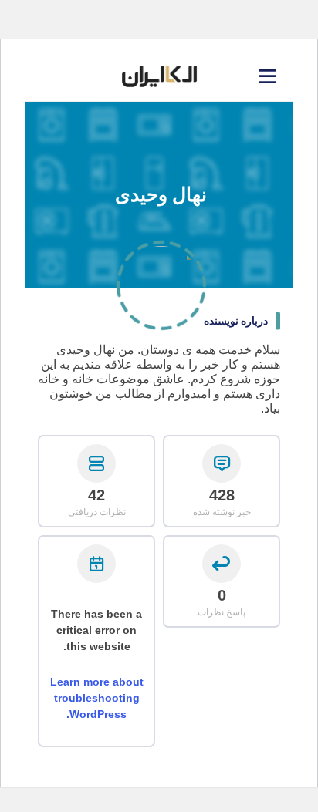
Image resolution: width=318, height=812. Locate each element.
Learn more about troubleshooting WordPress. (97, 698)
